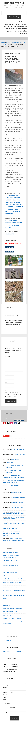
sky (4, 575)
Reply (6, 330)
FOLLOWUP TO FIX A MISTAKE (10, 560)
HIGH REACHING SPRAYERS (10, 611)
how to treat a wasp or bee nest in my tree (13, 578)
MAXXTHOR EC (15, 485)
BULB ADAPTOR (7, 605)
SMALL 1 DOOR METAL (13, 198)
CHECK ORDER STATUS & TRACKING (12, 651)
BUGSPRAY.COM (14, 3)
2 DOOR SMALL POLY (13, 200)
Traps (7, 42)
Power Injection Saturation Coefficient (12, 618)
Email (7, 382)
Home (3, 42)
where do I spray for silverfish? (10, 587)
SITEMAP (4, 728)
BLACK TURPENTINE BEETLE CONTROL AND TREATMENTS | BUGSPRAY (12, 533)
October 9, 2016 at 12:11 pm (12, 317)
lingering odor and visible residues (11, 626)
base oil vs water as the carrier (10, 552)
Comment (8, 356)
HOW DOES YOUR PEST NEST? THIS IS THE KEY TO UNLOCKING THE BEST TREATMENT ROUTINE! (14, 597)
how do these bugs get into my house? (12, 608)
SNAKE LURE (9, 234)
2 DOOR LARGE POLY (12, 195)
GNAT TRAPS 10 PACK (8, 615)
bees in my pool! (15, 459)
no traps (5, 569)
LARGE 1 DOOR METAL (14, 204)
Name (7, 374)
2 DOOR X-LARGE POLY (15, 207)
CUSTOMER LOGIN (7, 640)
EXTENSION (6, 602)
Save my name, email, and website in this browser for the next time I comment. (13, 394)
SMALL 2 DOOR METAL (13, 202)
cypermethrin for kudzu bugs (10, 572)
